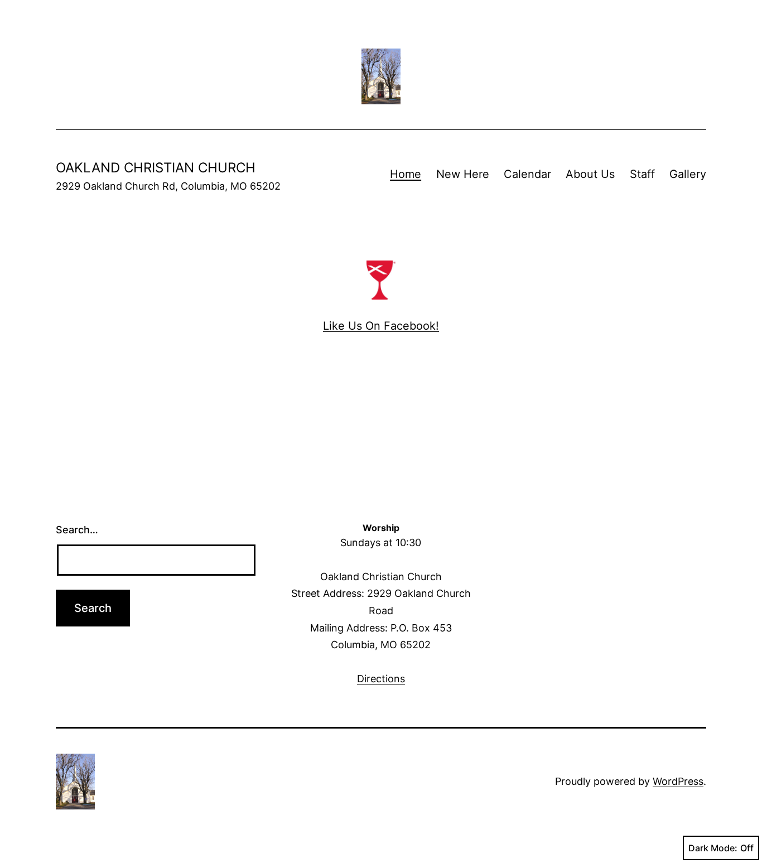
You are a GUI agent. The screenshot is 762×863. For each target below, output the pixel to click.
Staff (642, 174)
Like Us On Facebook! (381, 325)
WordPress (678, 781)
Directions (381, 678)
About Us (590, 174)
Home (405, 174)
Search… (77, 530)
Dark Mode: (712, 848)
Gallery (687, 174)
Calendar (527, 174)
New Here (462, 174)
